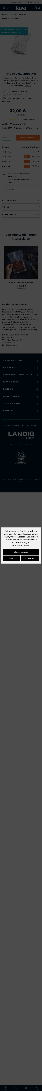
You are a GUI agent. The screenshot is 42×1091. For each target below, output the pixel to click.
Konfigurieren (30, 558)
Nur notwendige (11, 558)
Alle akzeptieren (21, 552)
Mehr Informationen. (21, 545)
